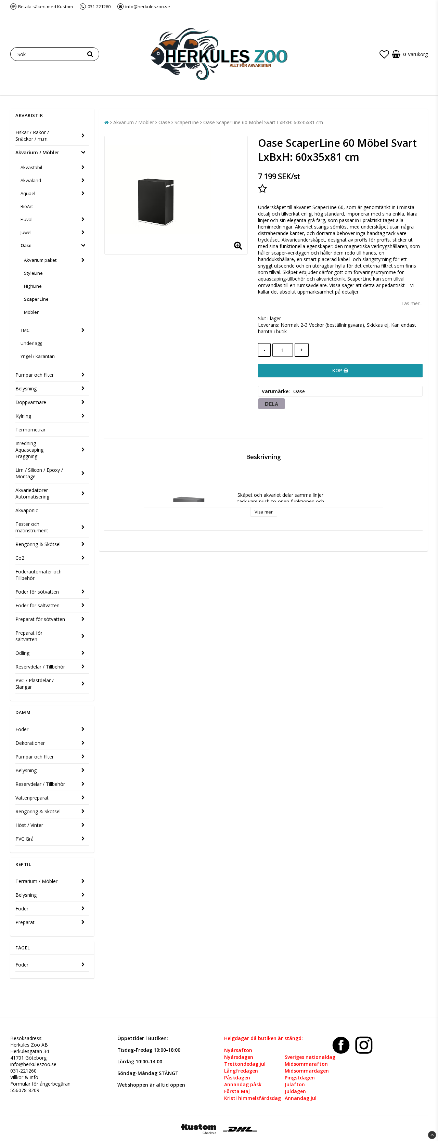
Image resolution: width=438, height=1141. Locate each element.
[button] (384, 54)
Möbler (31, 312)
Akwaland (31, 180)
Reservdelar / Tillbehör (40, 666)
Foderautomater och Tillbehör (38, 574)
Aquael (28, 193)
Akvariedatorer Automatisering (32, 493)
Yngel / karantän (38, 356)
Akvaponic (26, 510)
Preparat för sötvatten (40, 619)
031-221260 (23, 1070)
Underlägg (31, 343)
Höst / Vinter (29, 825)
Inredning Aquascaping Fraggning (29, 449)
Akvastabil (31, 167)
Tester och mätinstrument (31, 527)
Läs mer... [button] (412, 303)
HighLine (33, 286)
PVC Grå (24, 838)
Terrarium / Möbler (36, 881)
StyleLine (33, 273)
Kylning (23, 416)
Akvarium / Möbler (37, 152)
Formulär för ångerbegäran (40, 1083)
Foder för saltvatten (37, 605)
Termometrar (30, 429)
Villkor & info (24, 1077)
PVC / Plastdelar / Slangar (34, 683)
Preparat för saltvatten (28, 636)
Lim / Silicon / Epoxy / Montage (39, 473)
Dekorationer (30, 743)
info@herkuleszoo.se (33, 1064)
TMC (25, 330)
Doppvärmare (30, 402)
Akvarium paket (40, 260)
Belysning (26, 388)
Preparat (25, 922)
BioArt (27, 206)
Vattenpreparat (32, 797)
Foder (21, 729)
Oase (26, 245)
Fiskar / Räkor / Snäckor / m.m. (32, 135)
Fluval (27, 219)
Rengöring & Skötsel (38, 544)
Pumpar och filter (34, 375)
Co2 (19, 558)
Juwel (26, 232)
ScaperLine (36, 299)
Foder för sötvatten (37, 591)
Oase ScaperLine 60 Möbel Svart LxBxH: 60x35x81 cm (263, 122)
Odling (22, 653)
